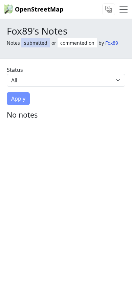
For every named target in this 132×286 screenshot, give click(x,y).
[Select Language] (108, 9)
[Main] (123, 9)
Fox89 (111, 43)
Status (15, 70)
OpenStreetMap (39, 9)
